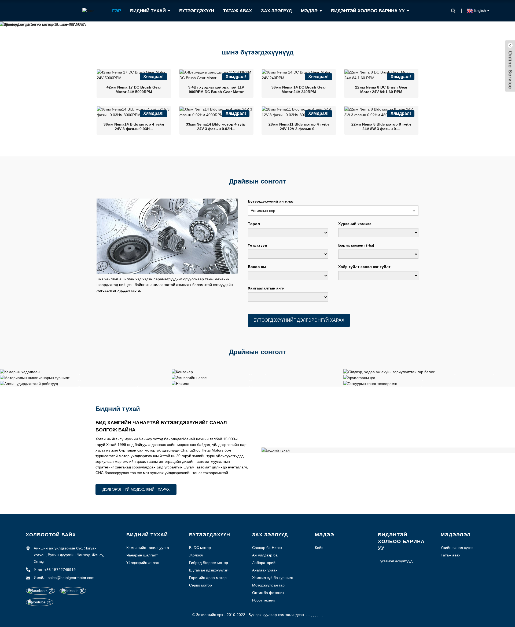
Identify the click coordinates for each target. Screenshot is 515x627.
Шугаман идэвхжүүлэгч (209, 570)
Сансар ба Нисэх (267, 547)
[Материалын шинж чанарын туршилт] (34, 377)
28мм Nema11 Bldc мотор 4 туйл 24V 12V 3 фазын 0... (298, 126)
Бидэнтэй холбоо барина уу (368, 10)
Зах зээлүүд (276, 10)
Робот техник (263, 600)
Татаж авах (237, 10)
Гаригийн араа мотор (208, 577)
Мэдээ (309, 10)
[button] (25, 25)
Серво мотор (200, 585)
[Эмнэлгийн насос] (189, 377)
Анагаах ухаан (265, 570)
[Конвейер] (182, 371)
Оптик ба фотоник (268, 593)
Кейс (319, 547)
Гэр (116, 10)
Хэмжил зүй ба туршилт (272, 577)
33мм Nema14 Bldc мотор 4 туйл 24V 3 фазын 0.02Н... (216, 126)
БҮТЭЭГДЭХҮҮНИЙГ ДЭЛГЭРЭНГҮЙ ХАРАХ (298, 320)
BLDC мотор (200, 547)
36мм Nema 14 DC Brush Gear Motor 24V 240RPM (298, 89)
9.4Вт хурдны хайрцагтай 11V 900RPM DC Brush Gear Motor (216, 89)
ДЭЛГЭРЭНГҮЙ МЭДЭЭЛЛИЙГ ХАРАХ (136, 489)
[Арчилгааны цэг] (359, 377)
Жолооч (196, 555)
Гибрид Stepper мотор (208, 562)
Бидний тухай (148, 10)
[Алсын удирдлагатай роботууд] (29, 383)
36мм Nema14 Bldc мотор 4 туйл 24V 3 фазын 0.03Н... (134, 126)
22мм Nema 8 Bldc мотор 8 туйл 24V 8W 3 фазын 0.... (381, 126)
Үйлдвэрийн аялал (142, 562)
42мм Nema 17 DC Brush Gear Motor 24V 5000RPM (133, 89)
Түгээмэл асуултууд (395, 561)
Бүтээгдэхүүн (196, 10)
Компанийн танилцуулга (147, 547)
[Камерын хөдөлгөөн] (20, 371)
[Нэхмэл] (180, 383)
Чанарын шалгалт (142, 555)
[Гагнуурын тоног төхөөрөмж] (370, 383)
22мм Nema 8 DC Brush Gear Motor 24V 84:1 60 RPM (381, 89)
